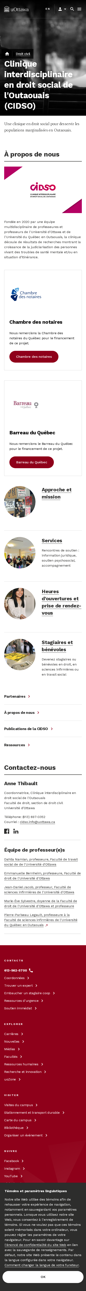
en (48, 8)
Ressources (21, 1001)
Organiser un (23, 1135)
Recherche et (22, 1072)
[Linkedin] (15, 831)
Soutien (18, 1008)
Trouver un (18, 985)
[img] (16, 9)
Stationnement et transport (32, 1113)
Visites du (18, 1105)
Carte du (18, 1120)
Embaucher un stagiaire (27, 993)
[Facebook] (6, 831)
